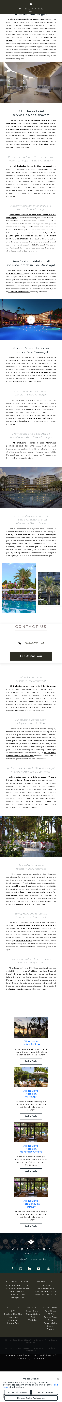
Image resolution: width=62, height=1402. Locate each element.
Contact (50, 1329)
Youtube (32, 1320)
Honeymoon (17, 1297)
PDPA (50, 1314)
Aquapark (13, 1320)
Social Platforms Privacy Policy (31, 1259)
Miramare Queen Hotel (17, 1288)
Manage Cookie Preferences (31, 1398)
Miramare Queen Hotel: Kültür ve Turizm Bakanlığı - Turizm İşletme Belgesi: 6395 (31, 1349)
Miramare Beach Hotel (17, 1285)
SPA (13, 1311)
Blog (50, 1320)
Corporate (50, 1307)
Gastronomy (45, 1281)
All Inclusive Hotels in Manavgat (31, 1093)
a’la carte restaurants (19, 291)
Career (50, 1326)
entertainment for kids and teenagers (36, 925)
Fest (33, 1317)
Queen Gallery (33, 1314)
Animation (13, 1317)
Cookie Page (50, 1317)
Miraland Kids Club (13, 1314)
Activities (13, 1307)
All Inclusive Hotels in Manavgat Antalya (31, 1148)
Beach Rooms (17, 1291)
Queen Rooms (17, 1294)
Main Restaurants (45, 1288)
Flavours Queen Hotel (45, 1294)
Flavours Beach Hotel (45, 1291)
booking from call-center (41, 418)
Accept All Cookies (17, 1392)
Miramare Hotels (18, 129)
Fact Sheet (50, 1311)
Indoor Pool (13, 1323)
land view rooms (24, 239)
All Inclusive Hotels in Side (31, 1043)
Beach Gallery (33, 1311)
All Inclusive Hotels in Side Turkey (31, 1203)
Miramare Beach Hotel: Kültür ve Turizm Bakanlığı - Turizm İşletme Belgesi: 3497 (31, 1341)
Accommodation (17, 1281)
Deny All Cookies (44, 1392)
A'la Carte (45, 1285)
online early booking (16, 421)
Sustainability (50, 1323)
